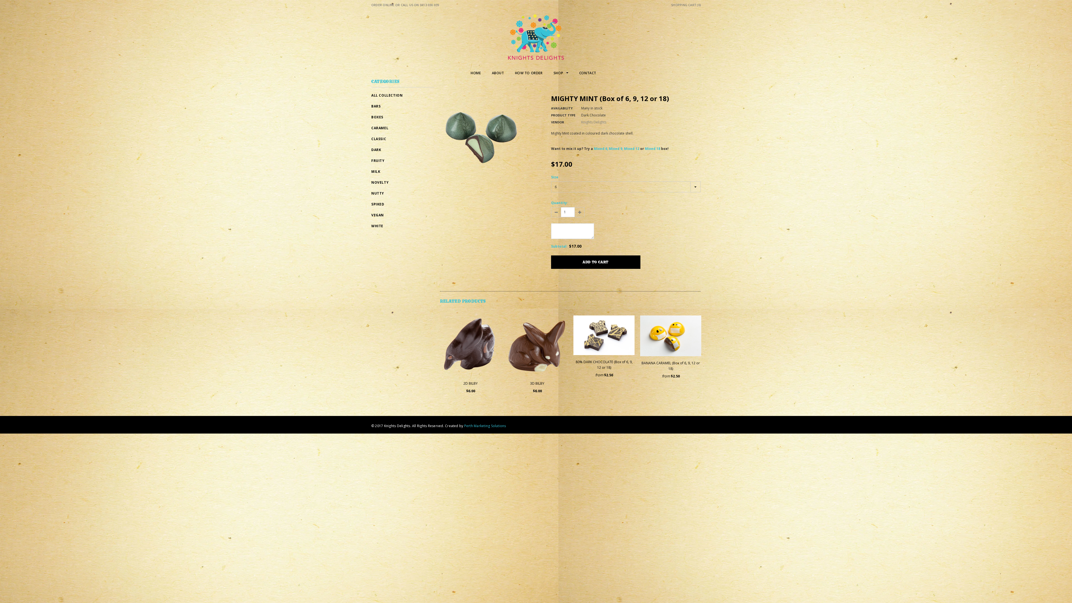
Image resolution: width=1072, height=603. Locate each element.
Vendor (557, 122)
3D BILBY (537, 383)
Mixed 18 (652, 148)
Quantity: (559, 202)
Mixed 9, (616, 148)
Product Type (563, 115)
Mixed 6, (601, 148)
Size (554, 177)
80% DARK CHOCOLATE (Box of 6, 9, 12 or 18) (604, 365)
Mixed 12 (631, 148)
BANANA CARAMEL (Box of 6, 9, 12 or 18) (671, 366)
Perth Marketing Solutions (485, 425)
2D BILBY (470, 383)
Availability (562, 108)
